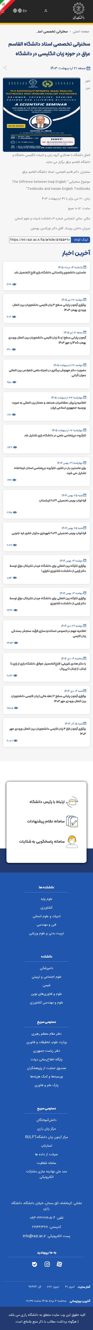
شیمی (47, 985)
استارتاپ (46, 1146)
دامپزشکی (46, 968)
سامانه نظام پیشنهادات (46, 821)
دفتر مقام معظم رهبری (46, 1034)
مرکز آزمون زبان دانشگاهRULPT (46, 1137)
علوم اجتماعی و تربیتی (47, 977)
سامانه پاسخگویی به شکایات (42, 841)
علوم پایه (46, 899)
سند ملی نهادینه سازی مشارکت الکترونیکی (46, 1174)
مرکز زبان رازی (46, 1129)
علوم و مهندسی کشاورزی (46, 1002)
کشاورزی (46, 907)
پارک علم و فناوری (46, 1085)
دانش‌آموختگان (46, 1120)
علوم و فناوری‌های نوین (46, 994)
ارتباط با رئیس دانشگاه (47, 801)
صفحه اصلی (81, 31)
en (25, 11)
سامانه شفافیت (46, 1163)
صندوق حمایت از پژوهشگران (46, 1068)
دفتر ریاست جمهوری (46, 1051)
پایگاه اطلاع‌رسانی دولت (46, 1059)
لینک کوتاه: (80, 239)
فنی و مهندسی (46, 925)
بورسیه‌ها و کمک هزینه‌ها (46, 1076)
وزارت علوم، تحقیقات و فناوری (46, 1042)
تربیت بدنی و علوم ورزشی (46, 933)
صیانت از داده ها (46, 1154)
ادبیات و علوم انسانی (47, 916)
